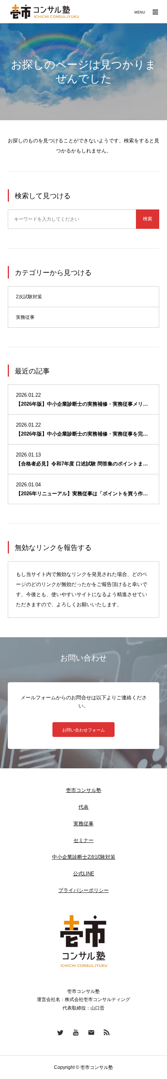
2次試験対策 (29, 296)
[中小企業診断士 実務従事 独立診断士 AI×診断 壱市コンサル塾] (45, 11)
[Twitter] (60, 1032)
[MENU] (155, 11)
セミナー (83, 840)
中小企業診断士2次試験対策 (83, 856)
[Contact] (91, 1032)
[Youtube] (76, 1032)
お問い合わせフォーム (83, 730)
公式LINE (83, 873)
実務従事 (25, 317)
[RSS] (107, 1032)
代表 (83, 806)
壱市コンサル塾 (83, 790)
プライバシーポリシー (83, 890)
